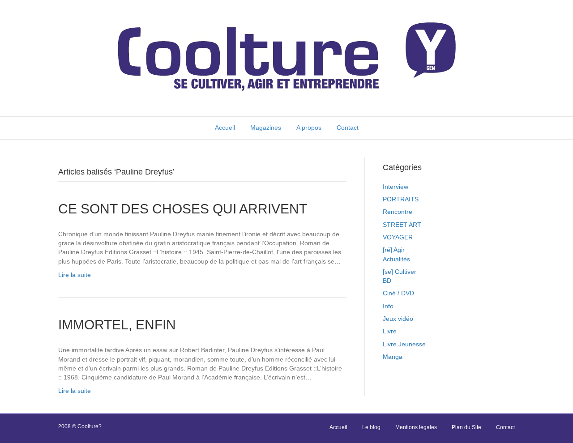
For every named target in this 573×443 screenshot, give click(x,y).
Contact (348, 127)
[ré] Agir (394, 249)
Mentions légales (416, 427)
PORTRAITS (401, 199)
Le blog (371, 427)
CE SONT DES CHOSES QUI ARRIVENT (182, 208)
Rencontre (397, 211)
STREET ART (402, 224)
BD (387, 280)
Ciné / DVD (398, 293)
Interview (395, 186)
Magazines (265, 127)
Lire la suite (74, 274)
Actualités (396, 259)
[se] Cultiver (399, 271)
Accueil (225, 127)
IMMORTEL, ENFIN (117, 324)
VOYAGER (398, 237)
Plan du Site (466, 427)
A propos (308, 127)
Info (388, 306)
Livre (390, 331)
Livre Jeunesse (404, 344)
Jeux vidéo (398, 318)
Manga (392, 356)
